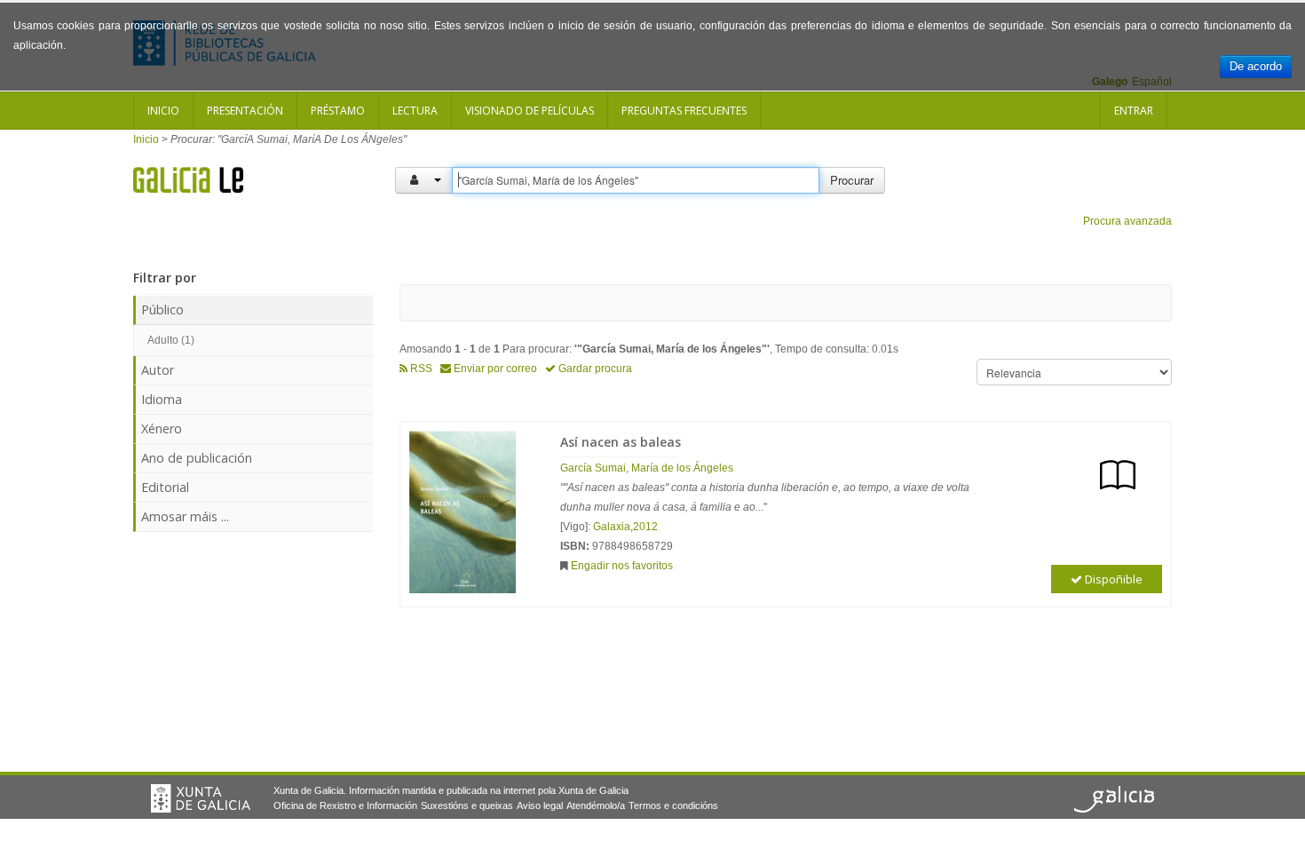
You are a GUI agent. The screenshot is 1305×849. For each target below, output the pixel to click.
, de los (646, 468)
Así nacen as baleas (620, 441)
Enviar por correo (494, 368)
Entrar (1133, 110)
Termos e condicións (673, 805)
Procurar (852, 179)
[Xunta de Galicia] (200, 798)
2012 (645, 526)
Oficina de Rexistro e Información (345, 805)
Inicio (163, 110)
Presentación (245, 110)
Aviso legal (540, 805)
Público (162, 309)
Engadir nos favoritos (622, 565)
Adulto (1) (170, 340)
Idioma (161, 399)
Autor (157, 369)
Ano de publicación (196, 457)
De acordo (1256, 66)
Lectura (415, 110)
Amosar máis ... (185, 516)
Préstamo (338, 110)
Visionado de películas (529, 110)
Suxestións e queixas (467, 805)
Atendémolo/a (595, 805)
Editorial (165, 487)
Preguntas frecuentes (684, 110)
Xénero (161, 428)
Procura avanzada (1127, 221)
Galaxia (611, 526)
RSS (419, 368)
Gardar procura (594, 368)
